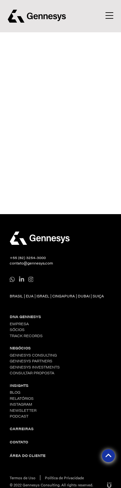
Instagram (31, 279)
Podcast (19, 416)
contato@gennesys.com (31, 263)
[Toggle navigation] (109, 15)
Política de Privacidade (64, 478)
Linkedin (21, 279)
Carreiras (22, 428)
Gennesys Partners (31, 360)
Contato (19, 442)
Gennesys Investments (35, 367)
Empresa (19, 323)
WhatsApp (12, 279)
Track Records (26, 335)
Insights (19, 385)
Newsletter (23, 410)
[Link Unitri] (108, 485)
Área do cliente (27, 455)
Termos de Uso (22, 478)
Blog (15, 392)
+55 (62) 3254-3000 (28, 257)
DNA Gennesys (25, 316)
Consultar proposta (32, 372)
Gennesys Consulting (33, 355)
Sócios (17, 329)
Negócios (20, 348)
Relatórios (22, 398)
